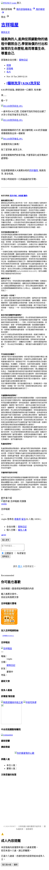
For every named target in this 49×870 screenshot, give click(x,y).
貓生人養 (22, 530)
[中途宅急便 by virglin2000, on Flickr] (29, 702)
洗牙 (11, 196)
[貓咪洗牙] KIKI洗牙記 (23, 83)
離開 (15, 865)
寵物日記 (23, 60)
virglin (4, 504)
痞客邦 (17, 519)
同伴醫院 (33, 170)
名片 (9, 72)
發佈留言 (5, 556)
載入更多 (5, 540)
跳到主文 (5, 32)
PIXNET (13, 826)
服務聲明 (29, 829)
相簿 (9, 65)
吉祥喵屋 (10, 24)
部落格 (10, 68)
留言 (23, 519)
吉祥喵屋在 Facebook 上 (8, 635)
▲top (3, 535)
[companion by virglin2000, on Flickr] (7, 735)
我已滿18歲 (6, 865)
